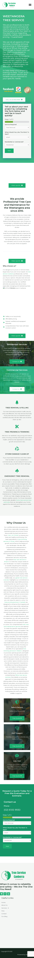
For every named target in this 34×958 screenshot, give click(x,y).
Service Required (11, 124)
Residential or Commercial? (14, 142)
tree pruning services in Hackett (15, 602)
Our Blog (4, 916)
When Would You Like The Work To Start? (17, 133)
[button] (30, 5)
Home (3, 902)
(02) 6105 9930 (12, 809)
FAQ (2, 911)
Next (9, 150)
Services (4, 908)
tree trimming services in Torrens (16, 67)
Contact (4, 913)
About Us (4, 905)
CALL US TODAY (13, 535)
